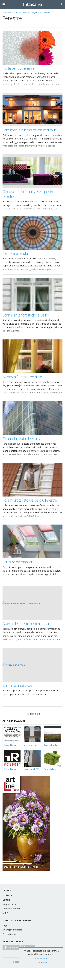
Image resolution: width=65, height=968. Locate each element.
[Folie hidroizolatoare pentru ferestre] (32, 480)
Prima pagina (8, 12)
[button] (4, 4)
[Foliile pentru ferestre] (32, 48)
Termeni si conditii (11, 908)
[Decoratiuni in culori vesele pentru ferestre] (32, 171)
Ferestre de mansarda (19, 561)
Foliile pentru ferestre (18, 68)
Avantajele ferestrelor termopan (26, 623)
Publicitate (7, 895)
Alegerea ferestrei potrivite (22, 376)
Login (5, 925)
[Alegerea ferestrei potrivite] (32, 356)
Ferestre (46, 12)
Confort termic (9, 934)
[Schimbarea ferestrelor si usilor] (32, 294)
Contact (6, 899)
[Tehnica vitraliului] (32, 233)
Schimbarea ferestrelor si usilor (26, 315)
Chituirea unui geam (18, 685)
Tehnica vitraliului (15, 253)
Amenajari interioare (12, 929)
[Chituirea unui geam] (32, 665)
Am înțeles (42, 962)
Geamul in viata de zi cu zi (22, 438)
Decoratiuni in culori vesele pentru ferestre (28, 194)
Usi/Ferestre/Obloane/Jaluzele (28, 12)
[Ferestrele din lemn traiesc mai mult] (32, 109)
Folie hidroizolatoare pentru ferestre (30, 500)
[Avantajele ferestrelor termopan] (32, 603)
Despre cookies (10, 904)
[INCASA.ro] (32, 4)
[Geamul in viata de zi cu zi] (32, 418)
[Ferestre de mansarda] (32, 541)
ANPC (5, 913)
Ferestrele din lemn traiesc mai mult (29, 130)
